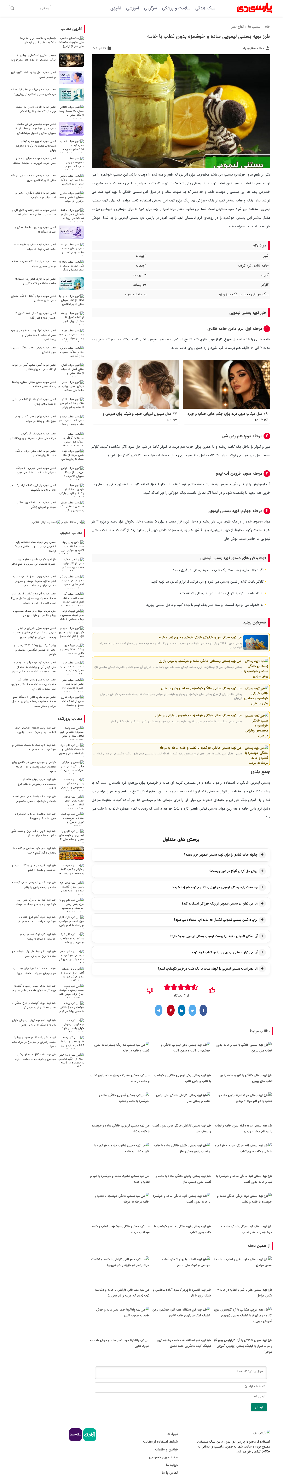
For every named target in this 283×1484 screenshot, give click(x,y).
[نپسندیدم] (150, 989)
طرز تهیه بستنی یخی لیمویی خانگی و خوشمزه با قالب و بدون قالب (182, 1078)
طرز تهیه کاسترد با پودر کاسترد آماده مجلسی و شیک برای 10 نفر (182, 1293)
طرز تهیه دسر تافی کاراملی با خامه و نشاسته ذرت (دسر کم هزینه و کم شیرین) (122, 1293)
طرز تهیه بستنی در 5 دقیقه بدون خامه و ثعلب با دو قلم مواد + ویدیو (243, 1128)
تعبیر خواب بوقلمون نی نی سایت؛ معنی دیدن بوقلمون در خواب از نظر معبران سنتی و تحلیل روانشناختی (35, 128)
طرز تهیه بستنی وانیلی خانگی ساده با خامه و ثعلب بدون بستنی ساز (183, 1179)
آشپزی (115, 8)
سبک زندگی (205, 8)
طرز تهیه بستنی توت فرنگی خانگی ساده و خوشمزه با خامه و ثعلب (246, 1229)
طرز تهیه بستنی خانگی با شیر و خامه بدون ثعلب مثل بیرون (246, 1078)
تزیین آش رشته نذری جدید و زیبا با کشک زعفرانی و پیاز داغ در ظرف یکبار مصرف (34, 1042)
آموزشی (132, 8)
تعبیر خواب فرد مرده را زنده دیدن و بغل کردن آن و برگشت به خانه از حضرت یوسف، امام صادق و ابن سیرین (33, 667)
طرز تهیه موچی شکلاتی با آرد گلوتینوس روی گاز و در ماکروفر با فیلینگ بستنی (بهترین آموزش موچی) (243, 1346)
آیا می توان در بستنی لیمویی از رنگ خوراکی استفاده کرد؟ (220, 903)
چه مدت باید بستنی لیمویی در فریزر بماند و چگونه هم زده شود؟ (215, 887)
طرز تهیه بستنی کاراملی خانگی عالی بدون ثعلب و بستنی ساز (181, 1128)
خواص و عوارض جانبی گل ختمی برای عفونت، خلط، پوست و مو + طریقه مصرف (34, 766)
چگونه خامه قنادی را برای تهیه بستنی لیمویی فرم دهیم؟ (221, 854)
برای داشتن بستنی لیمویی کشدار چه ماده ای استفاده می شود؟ (216, 919)
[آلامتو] (89, 1440)
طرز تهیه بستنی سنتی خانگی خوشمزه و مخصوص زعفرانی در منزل (198, 715)
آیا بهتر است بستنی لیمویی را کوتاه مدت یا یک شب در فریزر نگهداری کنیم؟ (208, 968)
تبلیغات (172, 1434)
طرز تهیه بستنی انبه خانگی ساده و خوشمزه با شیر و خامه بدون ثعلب (244, 1179)
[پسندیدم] (212, 989)
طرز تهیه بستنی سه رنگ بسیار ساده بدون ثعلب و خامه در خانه (120, 1078)
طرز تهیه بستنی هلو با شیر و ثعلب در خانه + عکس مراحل (244, 1293)
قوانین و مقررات (166, 1449)
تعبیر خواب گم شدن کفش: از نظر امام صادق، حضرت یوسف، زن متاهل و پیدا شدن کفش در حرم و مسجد (33, 598)
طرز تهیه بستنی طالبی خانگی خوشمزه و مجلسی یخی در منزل (201, 688)
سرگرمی (150, 8)
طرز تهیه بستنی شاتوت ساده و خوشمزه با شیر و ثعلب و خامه (120, 1179)
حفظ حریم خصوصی (163, 1457)
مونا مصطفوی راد (253, 48)
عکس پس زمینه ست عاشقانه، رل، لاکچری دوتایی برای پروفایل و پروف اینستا (35, 546)
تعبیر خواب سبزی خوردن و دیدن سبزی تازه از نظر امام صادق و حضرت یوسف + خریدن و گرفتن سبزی (34, 632)
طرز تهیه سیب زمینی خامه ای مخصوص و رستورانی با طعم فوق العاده (37, 783)
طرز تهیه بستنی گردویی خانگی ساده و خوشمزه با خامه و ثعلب (121, 1128)
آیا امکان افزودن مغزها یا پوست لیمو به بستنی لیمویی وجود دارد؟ (214, 936)
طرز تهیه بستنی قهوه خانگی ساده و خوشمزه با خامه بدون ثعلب (182, 1229)
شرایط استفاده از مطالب (160, 1441)
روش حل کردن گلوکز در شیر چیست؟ (233, 871)
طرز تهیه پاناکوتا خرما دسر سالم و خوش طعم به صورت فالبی (120, 1343)
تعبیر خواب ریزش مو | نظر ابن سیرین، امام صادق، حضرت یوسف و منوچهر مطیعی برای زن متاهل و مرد (34, 581)
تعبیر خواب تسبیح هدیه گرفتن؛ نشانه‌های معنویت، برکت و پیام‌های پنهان (35, 145)
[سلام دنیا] (75, 1440)
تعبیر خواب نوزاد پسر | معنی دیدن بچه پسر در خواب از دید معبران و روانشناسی (33, 335)
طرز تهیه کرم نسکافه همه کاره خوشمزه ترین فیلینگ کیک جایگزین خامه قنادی (183, 1343)
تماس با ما (170, 1472)
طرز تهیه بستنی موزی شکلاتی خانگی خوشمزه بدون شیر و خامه (200, 637)
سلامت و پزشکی (176, 8)
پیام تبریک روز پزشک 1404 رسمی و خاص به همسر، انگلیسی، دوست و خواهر (35, 649)
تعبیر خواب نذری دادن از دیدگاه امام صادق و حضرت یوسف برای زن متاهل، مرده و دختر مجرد (33, 701)
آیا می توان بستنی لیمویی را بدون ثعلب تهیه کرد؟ (225, 952)
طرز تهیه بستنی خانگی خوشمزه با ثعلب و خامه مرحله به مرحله (201, 747)
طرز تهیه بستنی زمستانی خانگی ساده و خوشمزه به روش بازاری (200, 660)
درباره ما (172, 1465)
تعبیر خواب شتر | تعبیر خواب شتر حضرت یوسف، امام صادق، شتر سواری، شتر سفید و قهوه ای (33, 684)
